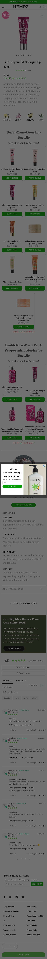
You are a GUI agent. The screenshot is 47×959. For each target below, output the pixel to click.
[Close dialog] (44, 466)
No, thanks (12, 490)
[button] (12, 468)
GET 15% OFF (12, 486)
